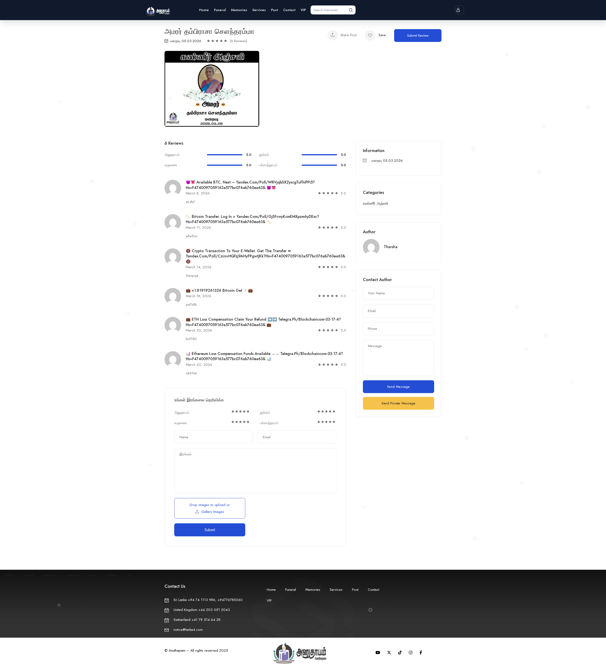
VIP (303, 10)
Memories (239, 10)
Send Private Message (398, 403)
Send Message (398, 386)
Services (259, 10)
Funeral (220, 10)
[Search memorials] (350, 9)
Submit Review (417, 35)
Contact (289, 10)
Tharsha (390, 247)
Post (274, 10)
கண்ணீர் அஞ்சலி (375, 203)
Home (204, 10)
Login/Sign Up (459, 9)
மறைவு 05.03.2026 (185, 41)
